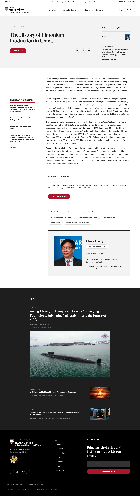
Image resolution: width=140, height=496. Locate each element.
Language (8, 1)
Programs (122, 1)
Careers (58, 466)
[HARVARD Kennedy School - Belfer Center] (18, 10)
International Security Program (113, 52)
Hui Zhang (105, 38)
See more (13, 147)
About (57, 440)
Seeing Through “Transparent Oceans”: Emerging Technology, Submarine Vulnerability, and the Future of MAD (22, 138)
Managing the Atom (109, 59)
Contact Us (59, 470)
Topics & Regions (71, 9)
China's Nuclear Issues (94, 211)
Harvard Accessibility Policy (24, 489)
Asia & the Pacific (56, 211)
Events (58, 444)
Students (58, 457)
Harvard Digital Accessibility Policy (46, 489)
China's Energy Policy (74, 211)
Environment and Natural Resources (115, 49)
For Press (59, 448)
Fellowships (60, 453)
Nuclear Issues (55, 222)
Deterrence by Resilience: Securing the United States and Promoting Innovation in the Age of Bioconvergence (22, 108)
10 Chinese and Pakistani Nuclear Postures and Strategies (53, 392)
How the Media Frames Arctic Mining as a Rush (20, 119)
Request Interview (97, 246)
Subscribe (131, 1)
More (131, 10)
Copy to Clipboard (59, 196)
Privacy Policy (9, 489)
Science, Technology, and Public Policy (114, 55)
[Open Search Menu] (121, 10)
